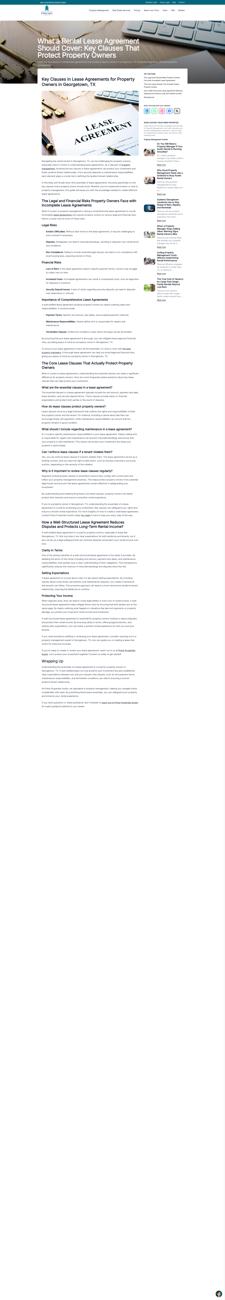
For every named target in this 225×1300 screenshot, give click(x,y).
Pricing (137, 10)
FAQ (173, 10)
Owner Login (165, 2)
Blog (174, 2)
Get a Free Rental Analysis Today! (53, 2)
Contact (182, 2)
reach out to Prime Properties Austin (119, 702)
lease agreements (63, 215)
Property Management (99, 10)
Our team (85, 515)
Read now (161, 165)
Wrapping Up (149, 97)
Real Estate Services (121, 10)
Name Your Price (151, 10)
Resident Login (151, 2)
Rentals (181, 10)
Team (165, 10)
